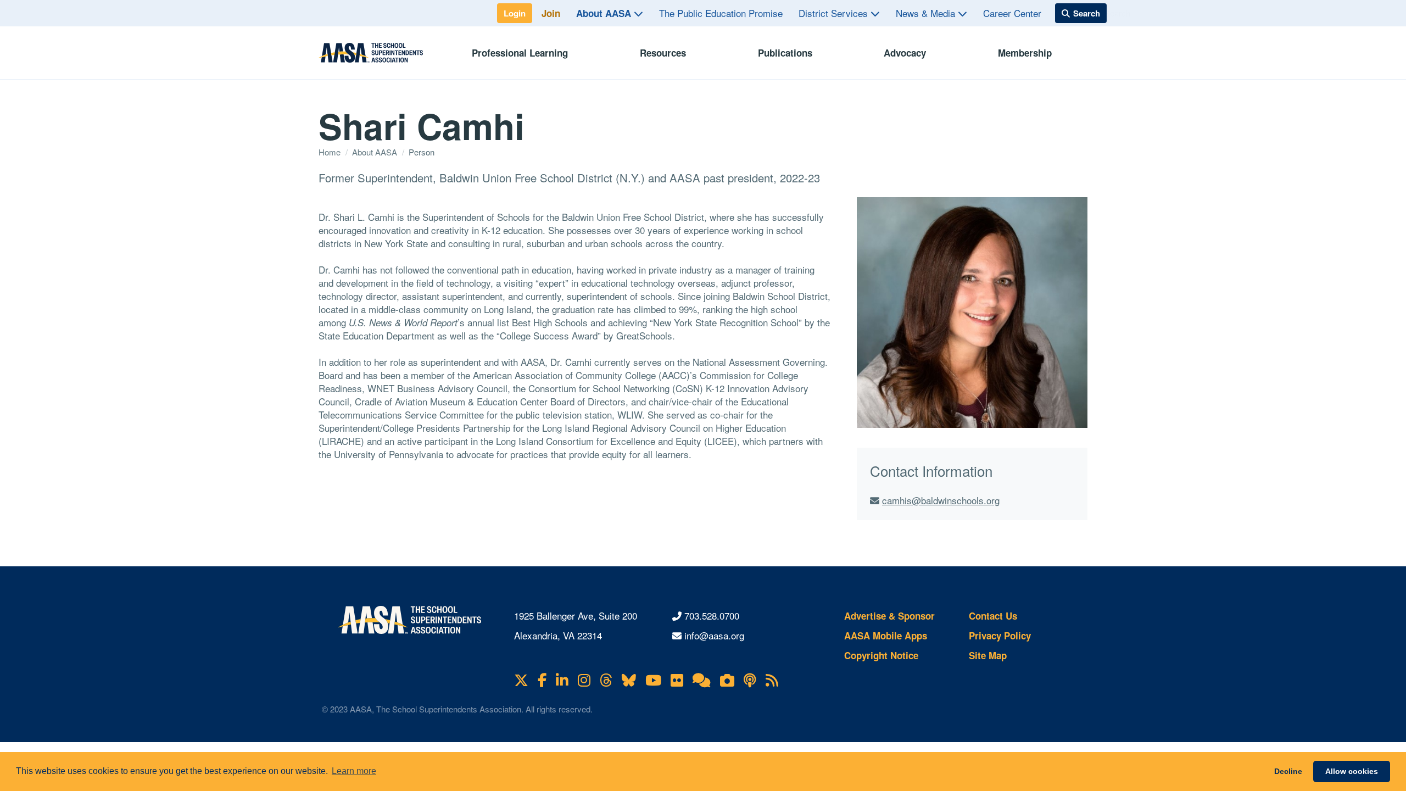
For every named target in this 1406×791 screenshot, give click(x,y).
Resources (663, 52)
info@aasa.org (714, 635)
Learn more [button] (354, 771)
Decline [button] (1288, 771)
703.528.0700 (711, 615)
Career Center (1012, 13)
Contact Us (993, 615)
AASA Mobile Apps (885, 635)
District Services (835, 13)
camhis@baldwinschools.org (941, 500)
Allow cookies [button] (1351, 771)
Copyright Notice (881, 655)
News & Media (927, 13)
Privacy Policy (1000, 635)
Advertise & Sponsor (889, 615)
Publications (785, 52)
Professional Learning (520, 52)
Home (331, 152)
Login (515, 13)
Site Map (988, 655)
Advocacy (905, 52)
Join (551, 13)
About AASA (605, 13)
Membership (1025, 52)
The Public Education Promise (721, 13)
